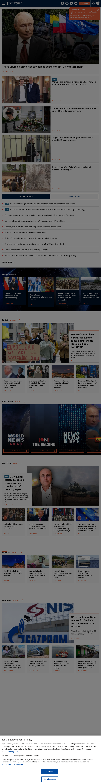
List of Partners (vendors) (13, 765)
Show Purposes (50, 779)
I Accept (49, 771)
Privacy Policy (13, 751)
